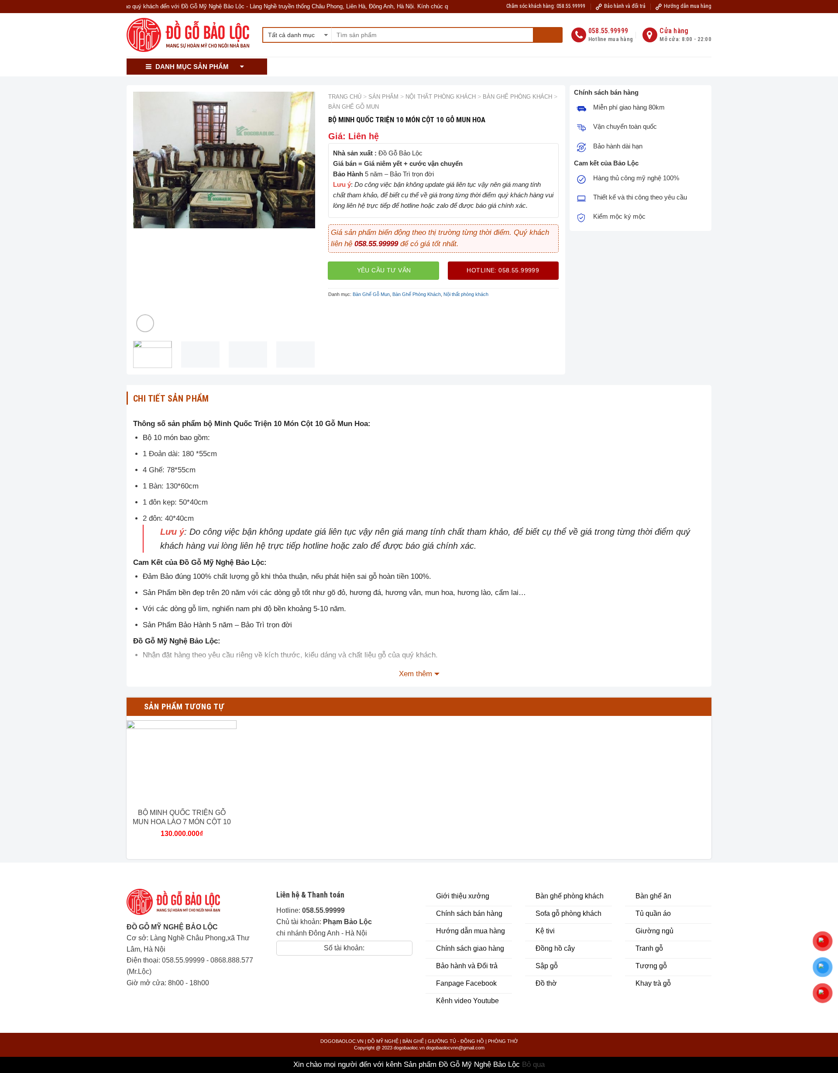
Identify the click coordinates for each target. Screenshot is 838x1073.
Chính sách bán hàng (348, 66)
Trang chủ (344, 96)
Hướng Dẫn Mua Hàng (421, 66)
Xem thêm (415, 674)
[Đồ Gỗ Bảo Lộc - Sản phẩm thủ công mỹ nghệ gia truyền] (188, 35)
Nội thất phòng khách (440, 96)
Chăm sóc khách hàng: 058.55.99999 (545, 6)
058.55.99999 (183, 960)
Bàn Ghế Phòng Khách (517, 96)
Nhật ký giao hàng (610, 66)
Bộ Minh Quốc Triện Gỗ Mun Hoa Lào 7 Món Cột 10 (182, 817)
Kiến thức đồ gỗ (549, 66)
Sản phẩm (383, 96)
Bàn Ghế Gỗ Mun (353, 106)
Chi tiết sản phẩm (171, 398)
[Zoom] (145, 323)
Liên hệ (659, 66)
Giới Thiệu (291, 66)
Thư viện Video (485, 66)
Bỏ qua (533, 1064)
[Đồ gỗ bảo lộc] (180, 905)
